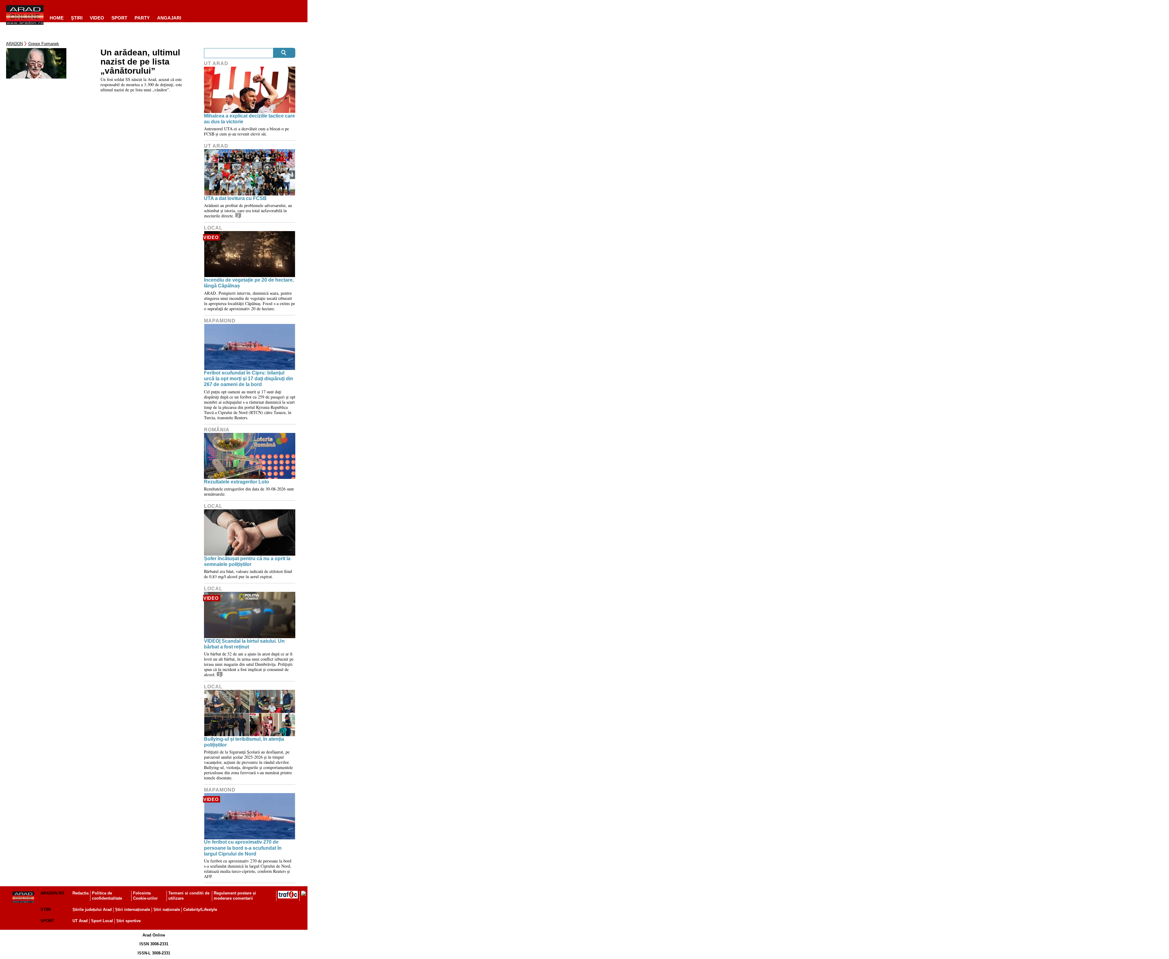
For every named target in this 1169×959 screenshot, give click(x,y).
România (217, 429)
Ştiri (76, 17)
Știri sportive (128, 921)
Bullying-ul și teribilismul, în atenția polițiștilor (244, 741)
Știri (45, 909)
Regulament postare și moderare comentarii (235, 896)
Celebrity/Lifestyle (200, 909)
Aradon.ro (52, 893)
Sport (119, 17)
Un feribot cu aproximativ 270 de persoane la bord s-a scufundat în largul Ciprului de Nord (243, 847)
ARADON (14, 43)
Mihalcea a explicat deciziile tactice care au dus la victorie (249, 118)
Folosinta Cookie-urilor (145, 896)
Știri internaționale (132, 909)
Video (97, 17)
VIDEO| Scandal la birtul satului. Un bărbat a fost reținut (244, 643)
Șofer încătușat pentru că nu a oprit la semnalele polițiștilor (247, 561)
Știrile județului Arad (92, 909)
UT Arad (216, 63)
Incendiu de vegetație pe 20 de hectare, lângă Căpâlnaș (249, 282)
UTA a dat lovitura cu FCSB (235, 198)
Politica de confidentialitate (107, 896)
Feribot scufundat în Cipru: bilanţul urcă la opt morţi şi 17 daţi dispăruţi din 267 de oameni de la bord (248, 378)
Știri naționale (166, 909)
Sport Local (102, 921)
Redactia (80, 893)
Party (142, 17)
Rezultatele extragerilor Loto (236, 481)
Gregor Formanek (43, 43)
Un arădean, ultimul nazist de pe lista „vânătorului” (140, 62)
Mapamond (220, 320)
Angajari (169, 17)
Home (57, 17)
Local (213, 227)
